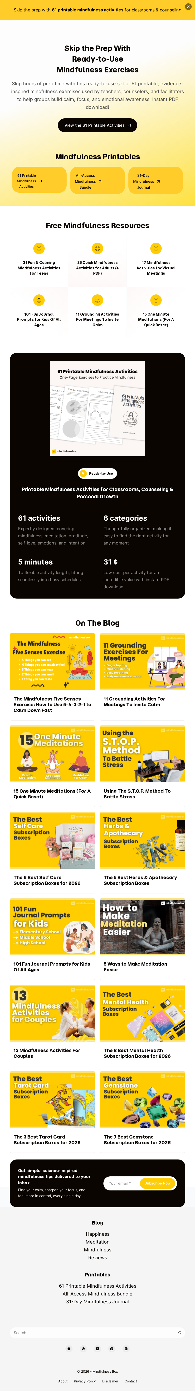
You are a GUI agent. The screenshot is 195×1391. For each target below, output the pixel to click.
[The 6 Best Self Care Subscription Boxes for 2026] (52, 852)
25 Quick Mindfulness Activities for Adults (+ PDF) (97, 268)
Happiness (97, 1234)
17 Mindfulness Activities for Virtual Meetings (156, 268)
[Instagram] (111, 1348)
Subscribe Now (158, 1183)
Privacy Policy (85, 1381)
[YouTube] (126, 1348)
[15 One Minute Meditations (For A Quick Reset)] (52, 766)
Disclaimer (110, 1381)
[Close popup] (188, 6)
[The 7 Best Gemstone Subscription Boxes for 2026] (142, 1112)
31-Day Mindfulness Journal (97, 1302)
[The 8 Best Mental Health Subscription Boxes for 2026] (142, 1025)
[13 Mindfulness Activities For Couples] (52, 1025)
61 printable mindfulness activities (87, 9)
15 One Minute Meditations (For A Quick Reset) (156, 319)
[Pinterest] (83, 1348)
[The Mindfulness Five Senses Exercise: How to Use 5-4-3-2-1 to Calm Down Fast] (52, 676)
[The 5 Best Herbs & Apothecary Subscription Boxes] (142, 852)
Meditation (98, 1242)
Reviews (97, 1257)
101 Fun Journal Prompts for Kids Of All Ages (39, 319)
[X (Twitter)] (97, 1348)
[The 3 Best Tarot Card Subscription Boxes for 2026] (52, 1112)
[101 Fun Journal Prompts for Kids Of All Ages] (52, 939)
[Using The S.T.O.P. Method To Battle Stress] (142, 766)
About (63, 1381)
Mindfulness (97, 1250)
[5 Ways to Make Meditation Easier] (142, 939)
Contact (131, 1381)
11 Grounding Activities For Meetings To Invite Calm (97, 319)
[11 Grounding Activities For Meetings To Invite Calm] (142, 676)
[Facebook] (69, 1348)
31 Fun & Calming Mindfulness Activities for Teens (39, 268)
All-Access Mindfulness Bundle (97, 1294)
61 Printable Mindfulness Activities (97, 1286)
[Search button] (180, 1333)
